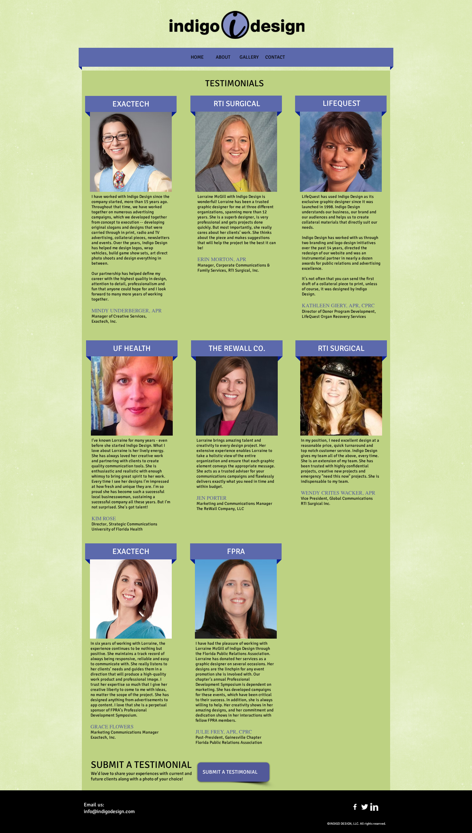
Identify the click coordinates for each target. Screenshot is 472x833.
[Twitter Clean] (365, 807)
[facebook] (355, 807)
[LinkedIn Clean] (374, 807)
